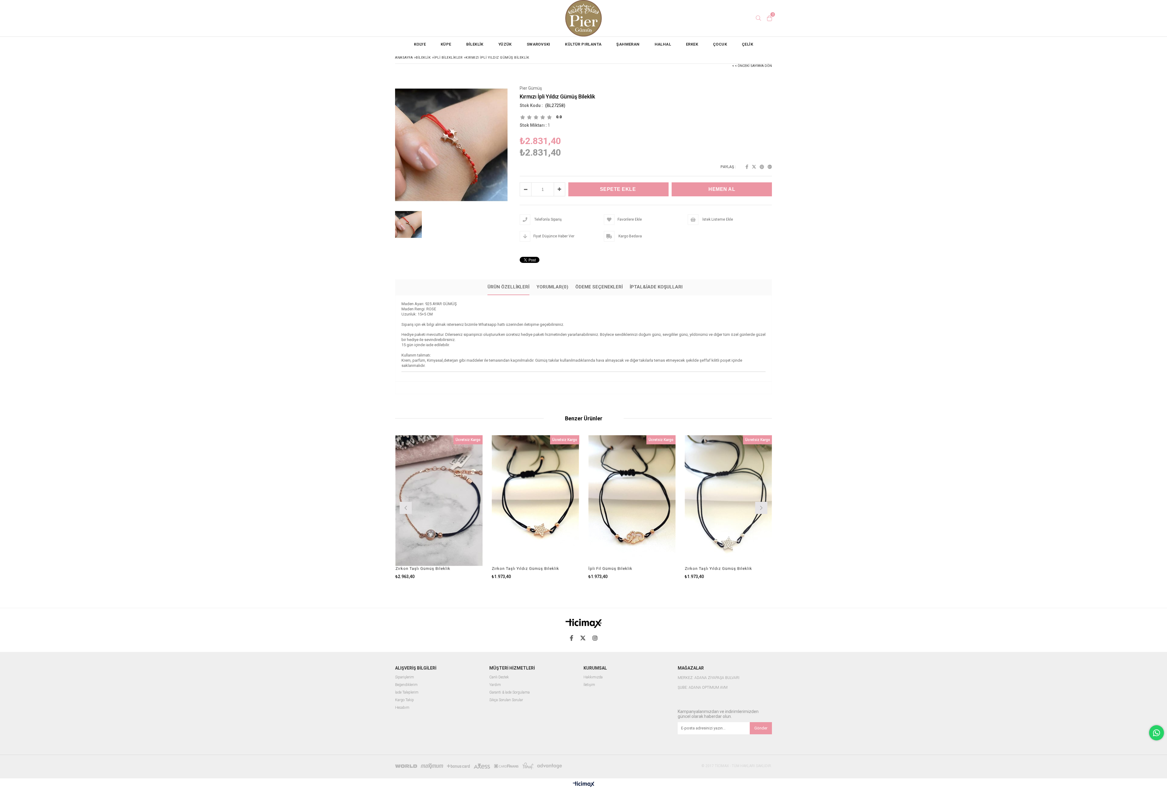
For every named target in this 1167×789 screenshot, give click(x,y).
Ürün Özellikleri (508, 287)
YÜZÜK (505, 44)
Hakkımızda (593, 677)
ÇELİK (747, 44)
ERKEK (692, 44)
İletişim (589, 685)
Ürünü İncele (460, 507)
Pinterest (762, 167)
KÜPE (446, 44)
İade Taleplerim (406, 692)
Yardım (495, 685)
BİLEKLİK (475, 44)
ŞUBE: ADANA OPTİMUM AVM (703, 688)
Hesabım (402, 708)
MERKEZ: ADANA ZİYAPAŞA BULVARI (708, 678)
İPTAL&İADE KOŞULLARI (656, 287)
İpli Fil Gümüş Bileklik (610, 568)
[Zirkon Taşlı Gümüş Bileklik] (439, 500)
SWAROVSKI (538, 44)
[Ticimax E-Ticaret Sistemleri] (583, 784)
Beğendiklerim (406, 685)
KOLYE (420, 44)
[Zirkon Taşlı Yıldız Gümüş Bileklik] (535, 500)
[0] (769, 18)
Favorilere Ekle (439, 507)
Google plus (770, 167)
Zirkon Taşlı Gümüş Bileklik (422, 568)
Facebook (746, 167)
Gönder (760, 728)
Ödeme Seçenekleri (599, 287)
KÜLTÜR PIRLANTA (583, 44)
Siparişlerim (404, 677)
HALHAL (663, 44)
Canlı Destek (499, 677)
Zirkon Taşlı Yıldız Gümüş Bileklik (525, 568)
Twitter (754, 167)
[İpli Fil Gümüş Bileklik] (632, 500)
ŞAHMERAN (627, 44)
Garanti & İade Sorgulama (509, 692)
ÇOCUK (720, 44)
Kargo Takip (404, 700)
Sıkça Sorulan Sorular (506, 700)
